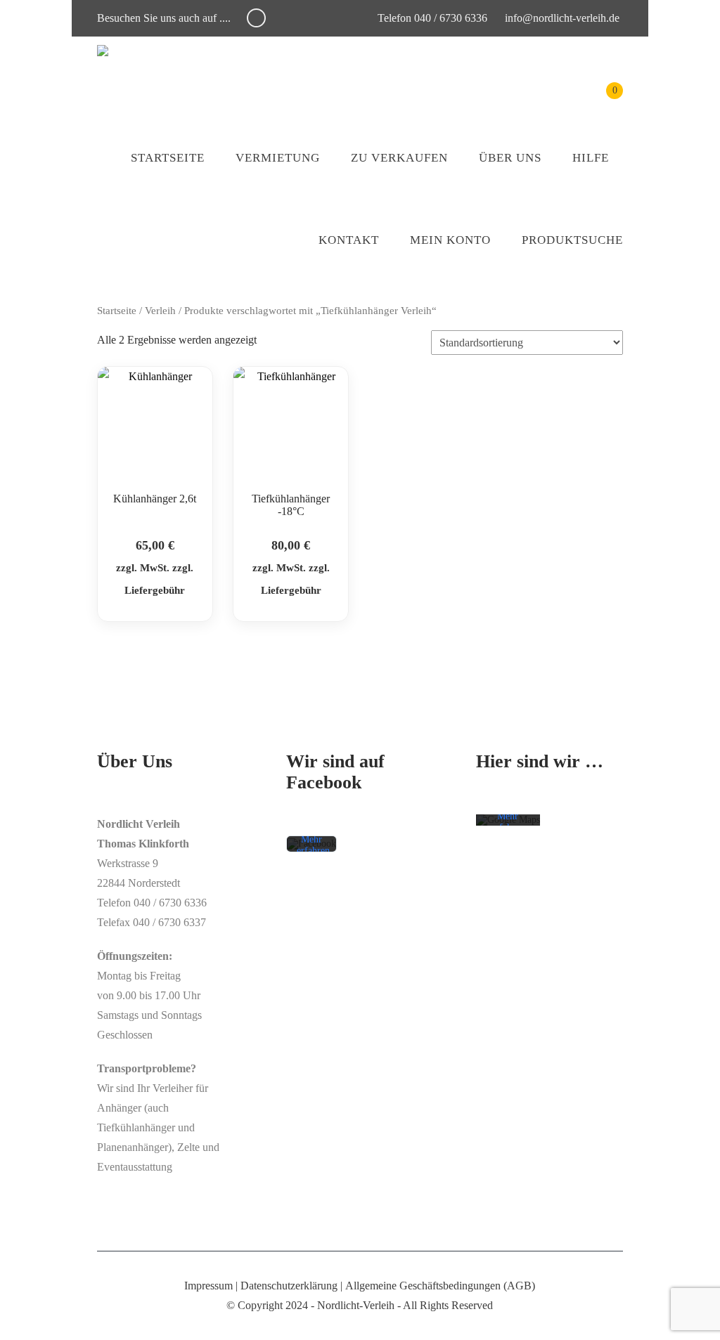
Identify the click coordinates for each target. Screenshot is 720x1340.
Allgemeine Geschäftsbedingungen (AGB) (440, 1286)
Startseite (168, 157)
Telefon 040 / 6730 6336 (431, 18)
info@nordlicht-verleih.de (562, 18)
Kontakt (349, 240)
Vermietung (278, 157)
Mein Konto (450, 240)
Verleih (160, 310)
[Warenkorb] (604, 100)
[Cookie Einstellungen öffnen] (31, 1322)
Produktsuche (572, 240)
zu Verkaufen (399, 157)
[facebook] (256, 17)
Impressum (208, 1286)
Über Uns (510, 157)
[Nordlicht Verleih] (102, 50)
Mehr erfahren (313, 846)
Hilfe (590, 157)
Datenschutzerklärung (289, 1286)
